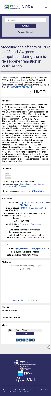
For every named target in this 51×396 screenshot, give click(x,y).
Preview (22, 186)
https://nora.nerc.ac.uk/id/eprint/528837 (31, 249)
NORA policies (37, 191)
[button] (48, 347)
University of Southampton (21, 391)
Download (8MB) (10, 186)
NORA (27, 7)
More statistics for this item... (25, 300)
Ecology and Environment (30, 224)
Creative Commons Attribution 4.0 (32, 184)
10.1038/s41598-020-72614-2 (20, 87)
